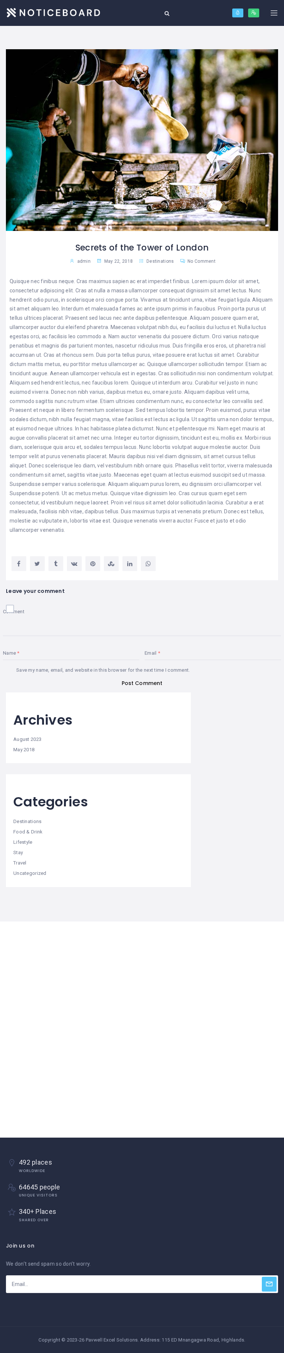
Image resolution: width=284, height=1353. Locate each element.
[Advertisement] (142, 976)
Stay (18, 852)
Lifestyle (23, 842)
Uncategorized (30, 873)
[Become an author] (253, 13)
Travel (20, 863)
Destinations (160, 261)
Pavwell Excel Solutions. (112, 1340)
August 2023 (27, 739)
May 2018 (23, 749)
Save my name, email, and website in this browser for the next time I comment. (103, 670)
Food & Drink (28, 832)
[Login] (237, 13)
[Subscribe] (269, 1284)
